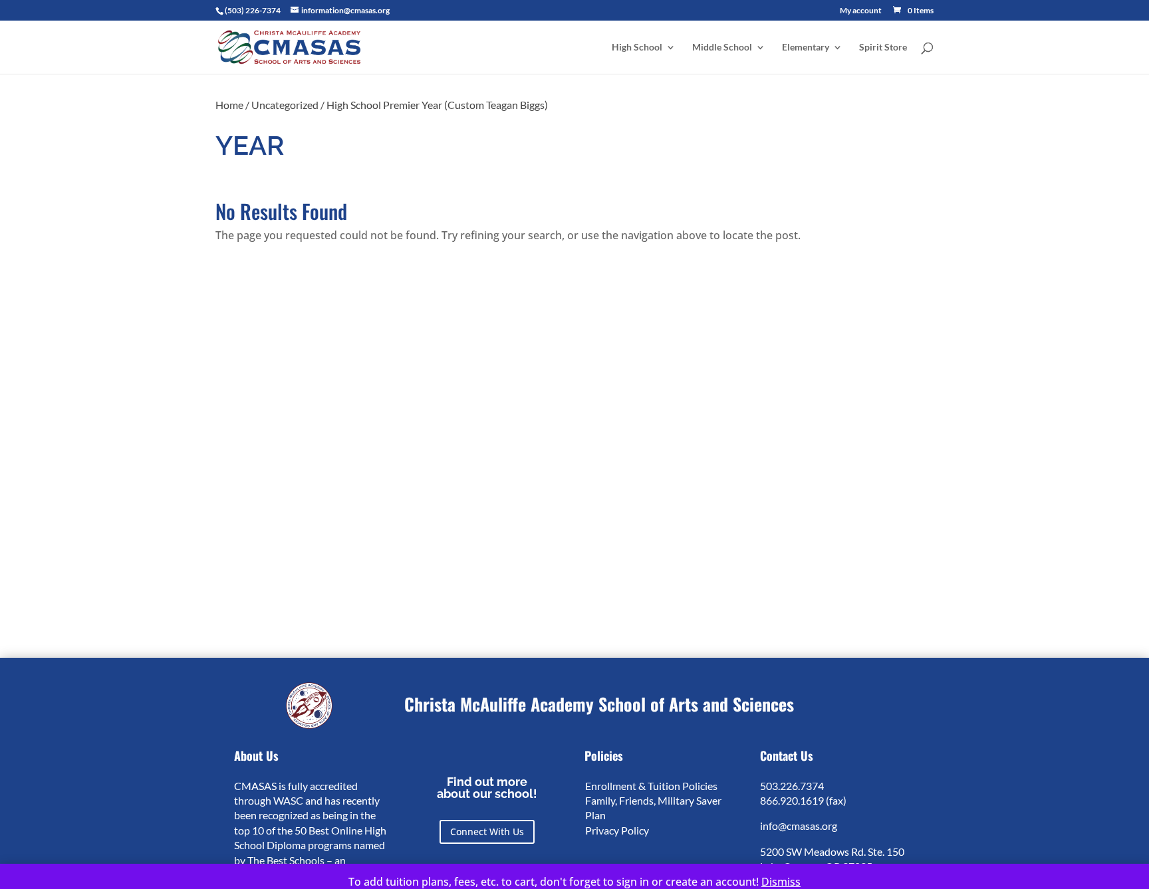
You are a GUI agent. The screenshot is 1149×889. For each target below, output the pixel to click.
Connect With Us (487, 831)
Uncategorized (285, 104)
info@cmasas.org (798, 825)
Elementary (805, 47)
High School (637, 47)
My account (861, 11)
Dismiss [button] (781, 881)
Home (229, 104)
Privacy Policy (617, 830)
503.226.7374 (792, 785)
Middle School (722, 47)
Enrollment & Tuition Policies (651, 785)
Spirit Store (883, 47)
